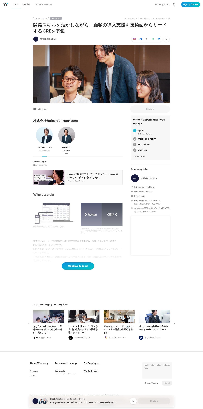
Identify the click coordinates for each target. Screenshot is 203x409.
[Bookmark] (166, 39)
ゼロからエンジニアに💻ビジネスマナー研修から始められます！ (119, 329)
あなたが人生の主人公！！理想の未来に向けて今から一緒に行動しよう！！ (48, 329)
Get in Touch (151, 383)
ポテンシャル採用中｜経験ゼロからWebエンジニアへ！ (153, 328)
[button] (39, 363)
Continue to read (78, 266)
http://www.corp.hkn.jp (144, 187)
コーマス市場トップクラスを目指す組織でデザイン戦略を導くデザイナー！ (83, 329)
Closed (150, 109)
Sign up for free (191, 4)
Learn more (139, 156)
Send (167, 383)
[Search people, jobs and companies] (174, 4)
